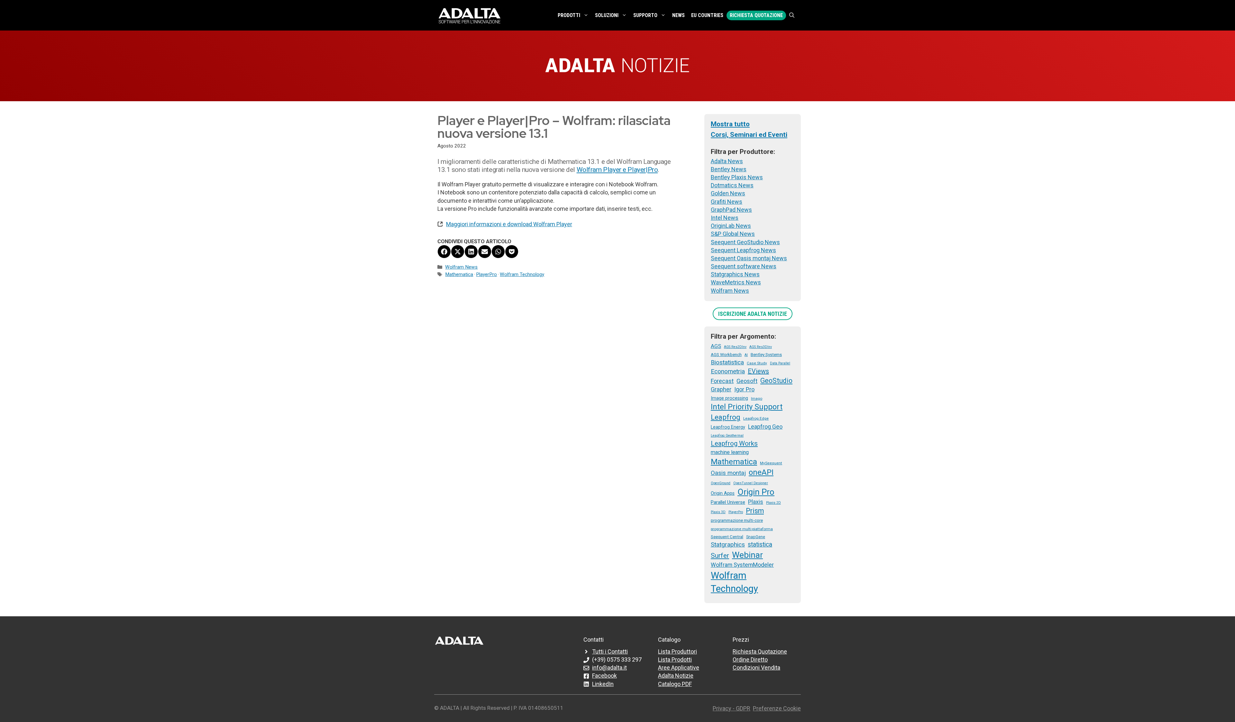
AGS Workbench (726, 354)
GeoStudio (776, 381)
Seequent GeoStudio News (745, 242)
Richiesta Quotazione (756, 15)
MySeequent (771, 463)
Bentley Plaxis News (737, 177)
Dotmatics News (732, 185)
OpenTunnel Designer (750, 483)
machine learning (730, 452)
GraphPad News (731, 209)
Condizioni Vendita (756, 667)
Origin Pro (755, 492)
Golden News (728, 193)
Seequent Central (727, 536)
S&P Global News (733, 233)
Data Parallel (780, 363)
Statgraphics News (735, 274)
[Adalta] (469, 15)
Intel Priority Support (746, 406)
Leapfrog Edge (756, 418)
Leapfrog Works (734, 443)
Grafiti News (726, 201)
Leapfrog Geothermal (727, 435)
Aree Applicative (678, 667)
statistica (760, 544)
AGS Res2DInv (735, 347)
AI (746, 355)
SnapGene (755, 536)
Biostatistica (727, 362)
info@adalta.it (609, 667)
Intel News (724, 217)
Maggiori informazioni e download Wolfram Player (509, 224)
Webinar (747, 555)
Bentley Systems (766, 354)
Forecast (722, 381)
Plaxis (755, 502)
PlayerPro (486, 274)
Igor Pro (744, 389)
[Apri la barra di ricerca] (792, 15)
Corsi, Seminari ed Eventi (749, 134)
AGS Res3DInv (760, 347)
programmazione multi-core (737, 520)
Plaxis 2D (773, 503)
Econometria (728, 371)
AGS (716, 346)
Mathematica (459, 274)
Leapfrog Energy (728, 427)
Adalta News (727, 161)
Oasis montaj (728, 472)
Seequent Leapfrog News (743, 250)
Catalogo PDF (675, 684)
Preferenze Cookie (777, 708)
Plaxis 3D (718, 512)
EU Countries (707, 15)
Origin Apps (723, 493)
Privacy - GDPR (731, 708)
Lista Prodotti (675, 659)
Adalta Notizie (675, 675)
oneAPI (761, 472)
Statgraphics (728, 544)
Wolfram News (461, 267)
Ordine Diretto (750, 659)
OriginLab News (731, 225)
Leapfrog (725, 417)
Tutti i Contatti (610, 651)
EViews (758, 371)
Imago (756, 398)
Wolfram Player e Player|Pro (617, 170)
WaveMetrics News (736, 282)
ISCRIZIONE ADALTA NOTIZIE (752, 313)
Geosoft (746, 381)
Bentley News (728, 169)
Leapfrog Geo (765, 426)
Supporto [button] (645, 15)
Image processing (729, 398)
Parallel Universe (728, 502)
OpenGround (720, 483)
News (678, 15)
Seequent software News (743, 266)
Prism (755, 511)
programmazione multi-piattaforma (742, 529)
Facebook (604, 675)
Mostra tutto (730, 124)
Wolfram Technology (522, 274)
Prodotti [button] (569, 15)
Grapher (721, 389)
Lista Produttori (677, 651)
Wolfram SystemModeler (742, 565)
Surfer (720, 555)
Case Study (757, 363)
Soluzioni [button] (606, 15)
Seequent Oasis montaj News (749, 258)
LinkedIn (603, 684)
